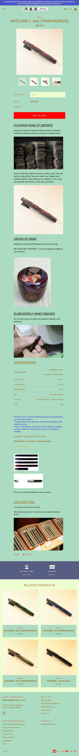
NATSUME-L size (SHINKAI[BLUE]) (58, 630)
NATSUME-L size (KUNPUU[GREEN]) (20, 630)
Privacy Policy (8, 734)
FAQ (4, 744)
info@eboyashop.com (49, 724)
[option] (39, 52)
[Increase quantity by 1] (42, 107)
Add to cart (39, 115)
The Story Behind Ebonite (50, 703)
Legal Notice (7, 740)
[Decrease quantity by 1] (31, 107)
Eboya (39, 17)
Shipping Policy (8, 731)
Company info (46, 710)
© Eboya (5, 751)
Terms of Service (9, 737)
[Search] (71, 9)
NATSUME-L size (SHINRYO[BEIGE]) (20, 681)
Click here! (22, 446)
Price (16, 101)
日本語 (65, 9)
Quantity (18, 107)
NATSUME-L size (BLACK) (58, 681)
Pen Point (18, 94)
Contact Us (45, 713)
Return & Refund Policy (11, 727)
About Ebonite (46, 700)
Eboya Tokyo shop (47, 707)
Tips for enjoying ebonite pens (14, 724)
